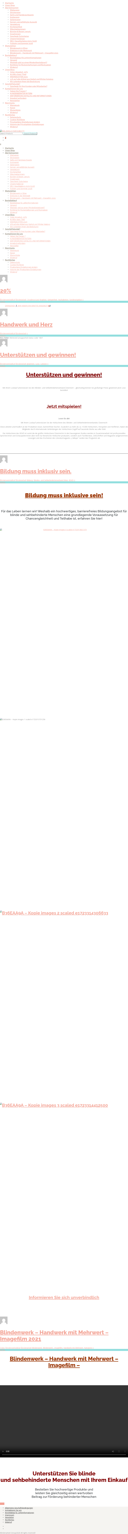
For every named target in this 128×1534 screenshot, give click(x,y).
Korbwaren (14, 17)
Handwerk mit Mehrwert (73, 1348)
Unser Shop (10, 5)
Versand (13, 60)
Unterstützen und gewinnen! (38, 355)
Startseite (9, 3)
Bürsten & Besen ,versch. (20, 32)
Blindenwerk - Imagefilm (52, 1348)
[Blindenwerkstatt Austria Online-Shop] (12, 131)
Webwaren (14, 10)
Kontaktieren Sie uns (14, 89)
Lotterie (43, 364)
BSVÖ (71, 480)
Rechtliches (10, 115)
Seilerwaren (15, 20)
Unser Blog (9, 70)
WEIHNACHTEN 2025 (19, 77)
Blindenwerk (37, 1348)
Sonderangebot (75, 299)
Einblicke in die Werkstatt (21, 51)
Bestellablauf (11, 55)
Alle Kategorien (11, 8)
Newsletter (15, 101)
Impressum (9, 1515)
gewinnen (30, 364)
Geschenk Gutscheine (19, 36)
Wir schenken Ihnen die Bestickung (25, 82)
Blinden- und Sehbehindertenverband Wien (51, 480)
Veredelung (15, 24)
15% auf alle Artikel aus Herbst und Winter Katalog (31, 79)
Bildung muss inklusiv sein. (35, 471)
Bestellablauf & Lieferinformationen (25, 58)
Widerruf (14, 67)
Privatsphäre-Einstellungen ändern (25, 122)
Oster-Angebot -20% (19, 72)
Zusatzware (15, 34)
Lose (37, 364)
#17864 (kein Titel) (18, 74)
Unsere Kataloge (17, 39)
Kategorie (88, 1348)
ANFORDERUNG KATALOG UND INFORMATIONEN (31, 96)
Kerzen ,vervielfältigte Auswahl (23, 22)
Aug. (2, 302)
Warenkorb (15, 105)
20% (5, 290)
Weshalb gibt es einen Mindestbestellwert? (28, 63)
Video (2, 1348)
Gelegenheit (52, 299)
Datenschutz (15, 117)
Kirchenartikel (16, 27)
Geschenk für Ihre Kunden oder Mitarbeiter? (28, 86)
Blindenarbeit (21, 300)
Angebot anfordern (18, 98)
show (2, 1504)
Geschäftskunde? (12, 84)
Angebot (43, 299)
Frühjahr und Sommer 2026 (21, 43)
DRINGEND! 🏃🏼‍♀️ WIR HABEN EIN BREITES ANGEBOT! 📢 (27, 306)
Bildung (30, 480)
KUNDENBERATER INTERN (21, 93)
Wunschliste (15, 110)
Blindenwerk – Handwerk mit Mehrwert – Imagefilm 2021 (34, 53)
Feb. (2, 1350)
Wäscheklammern (18, 29)
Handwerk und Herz (26, 324)
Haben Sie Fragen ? (18, 91)
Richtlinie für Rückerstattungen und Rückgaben (30, 65)
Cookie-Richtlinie (17, 120)
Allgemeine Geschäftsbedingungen (19, 1508)
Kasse (12, 108)
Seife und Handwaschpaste (22, 15)
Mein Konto (10, 103)
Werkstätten (10, 46)
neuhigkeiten (63, 299)
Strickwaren (15, 13)
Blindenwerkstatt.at (7, 300)
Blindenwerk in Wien (19, 48)
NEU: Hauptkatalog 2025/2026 (23, 41)
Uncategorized (33, 300)
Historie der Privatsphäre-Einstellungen (27, 124)
